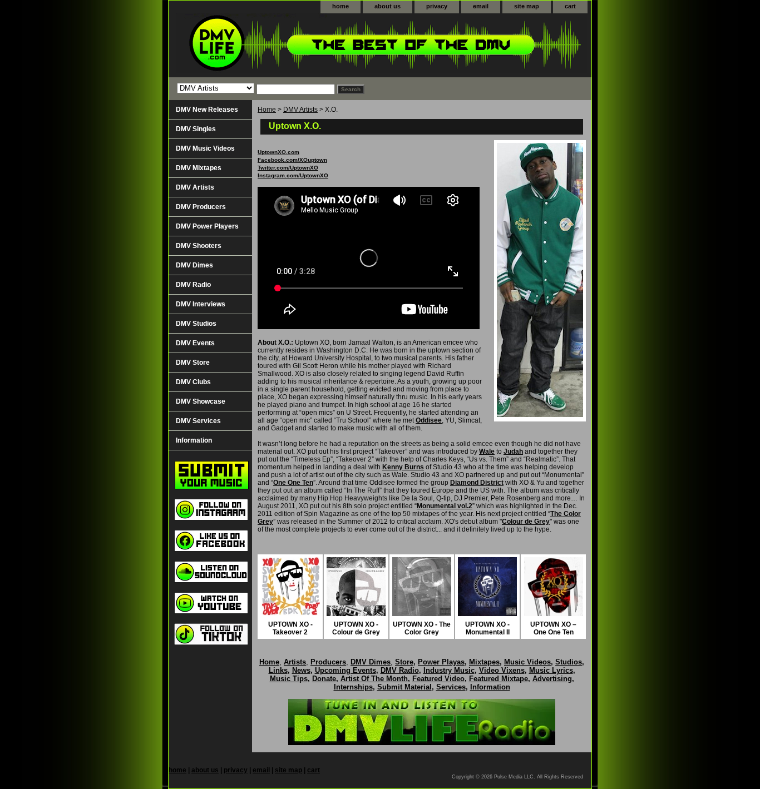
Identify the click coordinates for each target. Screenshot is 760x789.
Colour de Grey (526, 521)
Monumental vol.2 (444, 506)
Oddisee (429, 420)
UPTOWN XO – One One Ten (553, 628)
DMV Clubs (193, 382)
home (340, 6)
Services (451, 687)
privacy (436, 6)
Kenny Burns (403, 467)
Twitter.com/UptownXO (288, 168)
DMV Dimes (194, 265)
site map (526, 6)
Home (267, 109)
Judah (513, 451)
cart (570, 6)
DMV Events (195, 343)
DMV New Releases (207, 109)
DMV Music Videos (205, 148)
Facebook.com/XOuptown (292, 160)
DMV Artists (300, 109)
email (480, 6)
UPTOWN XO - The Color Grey (422, 628)
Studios (568, 662)
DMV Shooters (198, 246)
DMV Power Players (207, 226)
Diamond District (477, 483)
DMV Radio (193, 285)
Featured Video (438, 678)
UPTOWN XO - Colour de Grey (356, 628)
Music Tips (289, 678)
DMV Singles (196, 129)
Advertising (552, 678)
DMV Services (198, 421)
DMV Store (193, 362)
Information (194, 440)
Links (278, 670)
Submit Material (404, 687)
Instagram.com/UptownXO (293, 175)
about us (387, 6)
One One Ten (293, 483)
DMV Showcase (200, 401)
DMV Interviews (200, 304)
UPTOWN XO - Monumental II (487, 628)
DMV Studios (196, 323)
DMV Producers (201, 207)
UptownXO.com (278, 152)
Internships (353, 687)
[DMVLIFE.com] (308, 45)
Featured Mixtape (498, 678)
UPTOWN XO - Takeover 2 (290, 628)
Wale (487, 451)
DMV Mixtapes (198, 168)
